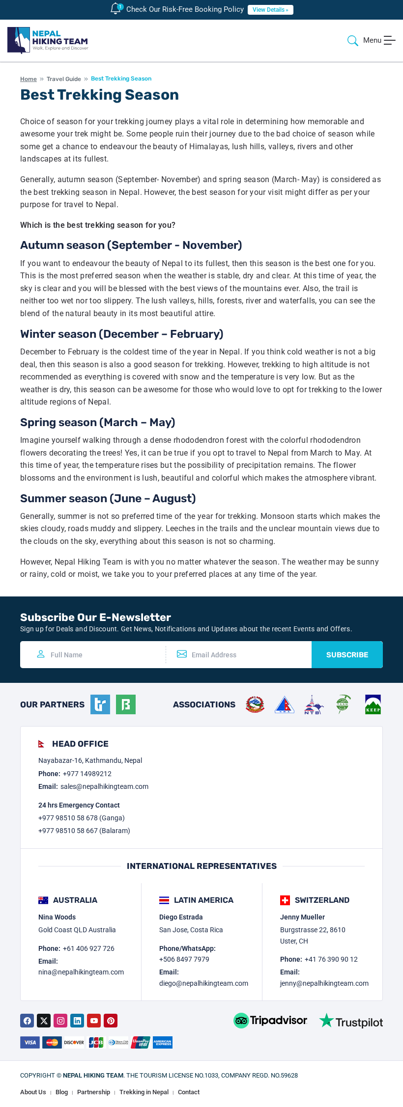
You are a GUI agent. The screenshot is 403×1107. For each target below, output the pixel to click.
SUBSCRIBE (347, 654)
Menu (372, 40)
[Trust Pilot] (351, 1020)
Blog (62, 1092)
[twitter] (44, 1020)
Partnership (93, 1092)
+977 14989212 (87, 774)
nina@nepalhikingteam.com (81, 972)
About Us (33, 1092)
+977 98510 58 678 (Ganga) (81, 818)
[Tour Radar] (100, 704)
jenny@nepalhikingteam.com (324, 983)
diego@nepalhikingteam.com (203, 983)
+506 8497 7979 (184, 959)
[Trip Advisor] (270, 1020)
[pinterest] (110, 1020)
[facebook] (27, 1020)
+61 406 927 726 (89, 948)
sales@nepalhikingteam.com (104, 786)
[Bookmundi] (126, 704)
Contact (189, 1092)
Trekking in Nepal (144, 1092)
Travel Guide (64, 79)
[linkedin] (77, 1020)
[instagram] (60, 1020)
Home (28, 79)
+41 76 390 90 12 (331, 959)
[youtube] (94, 1020)
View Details (269, 9)
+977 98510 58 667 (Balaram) (84, 831)
